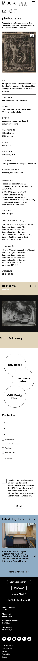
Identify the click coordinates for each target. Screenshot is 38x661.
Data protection (7, 648)
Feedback (8, 448)
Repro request (9, 439)
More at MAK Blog (18, 571)
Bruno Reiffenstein (23, 109)
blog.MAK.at (18, 594)
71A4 (11, 214)
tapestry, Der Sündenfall (12, 173)
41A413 (5, 214)
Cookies (4, 657)
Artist (5, 289)
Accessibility (6, 654)
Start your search (18, 581)
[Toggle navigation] (33, 3)
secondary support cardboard (15, 121)
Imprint (4, 651)
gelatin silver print (10, 124)
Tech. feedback (10, 452)
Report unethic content (12, 443)
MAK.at (18, 587)
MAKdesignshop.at (17, 600)
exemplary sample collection (14, 100)
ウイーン (6, 112)
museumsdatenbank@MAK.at (10, 621)
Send (19, 506)
